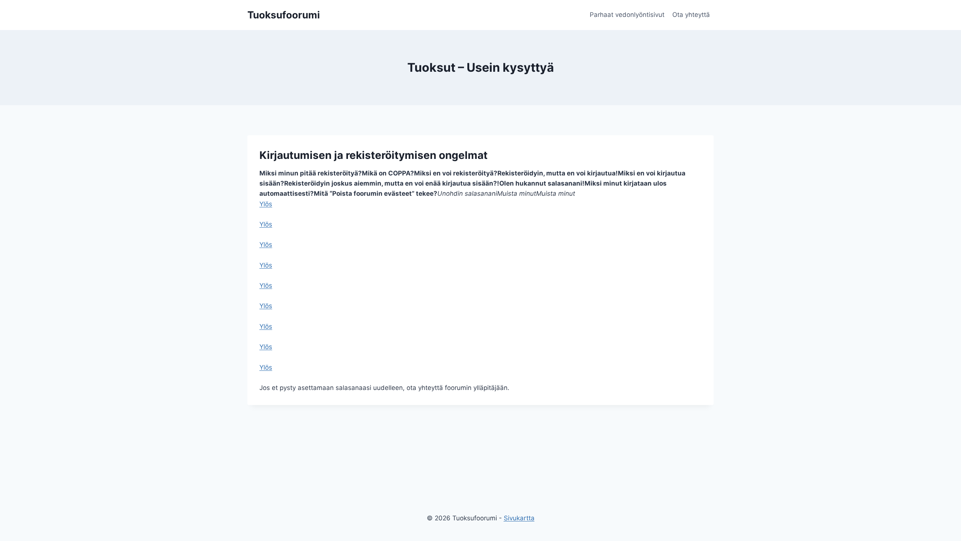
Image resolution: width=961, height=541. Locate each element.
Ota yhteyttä (691, 14)
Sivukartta (519, 518)
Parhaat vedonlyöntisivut (627, 14)
